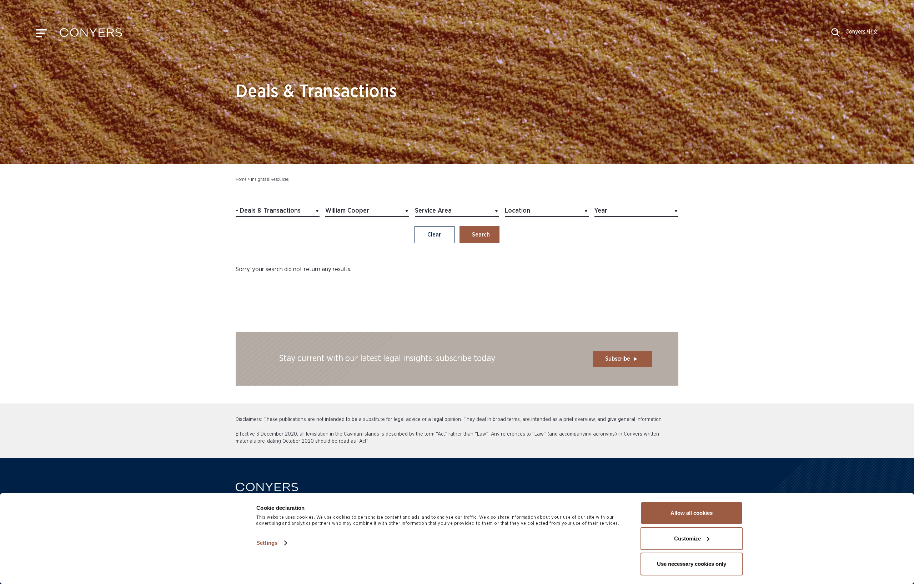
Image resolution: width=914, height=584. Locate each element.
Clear (434, 235)
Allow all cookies (692, 513)
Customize (687, 538)
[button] (835, 35)
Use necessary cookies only (691, 564)
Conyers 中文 (861, 32)
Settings (266, 543)
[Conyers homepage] (91, 35)
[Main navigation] (41, 35)
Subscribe (617, 359)
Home (241, 179)
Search (481, 235)
